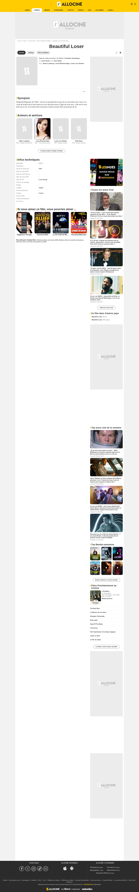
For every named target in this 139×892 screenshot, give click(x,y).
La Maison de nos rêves (98, 612)
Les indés (99, 10)
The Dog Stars (95, 608)
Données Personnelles (82, 880)
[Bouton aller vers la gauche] (116, 52)
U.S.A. (41, 163)
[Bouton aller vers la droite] (120, 52)
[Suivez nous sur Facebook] (22, 868)
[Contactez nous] (46, 868)
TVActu (70, 10)
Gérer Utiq (132, 880)
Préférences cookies (67, 880)
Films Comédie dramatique (44, 40)
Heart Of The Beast (96, 624)
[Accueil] (69, 4)
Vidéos (81, 10)
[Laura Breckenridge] (43, 129)
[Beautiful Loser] (26, 71)
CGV (44, 880)
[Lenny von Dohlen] (61, 129)
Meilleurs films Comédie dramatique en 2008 (31, 241)
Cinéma (37, 10)
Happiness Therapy (24, 235)
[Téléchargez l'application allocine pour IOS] (66, 868)
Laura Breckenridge (62, 63)
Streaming (58, 10)
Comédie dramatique (72, 58)
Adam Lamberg (48, 63)
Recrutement (25, 880)
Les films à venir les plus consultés (106, 646)
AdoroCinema (112, 870)
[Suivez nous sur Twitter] (28, 868)
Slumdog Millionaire (78, 235)
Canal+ (111, 10)
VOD (89, 10)
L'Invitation (105, 591)
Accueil (19, 40)
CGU (39, 880)
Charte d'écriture (107, 880)
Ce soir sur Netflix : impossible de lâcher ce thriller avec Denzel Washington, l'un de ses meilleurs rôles (105, 298)
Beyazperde (94, 870)
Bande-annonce (107, 598)
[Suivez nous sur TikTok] (40, 868)
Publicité (33, 880)
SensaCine (111, 867)
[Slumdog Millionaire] (79, 222)
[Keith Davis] (79, 129)
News (27, 10)
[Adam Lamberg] (24, 129)
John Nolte (45, 61)
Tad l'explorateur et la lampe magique (102, 632)
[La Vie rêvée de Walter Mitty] (61, 222)
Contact (5, 880)
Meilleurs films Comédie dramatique (71, 240)
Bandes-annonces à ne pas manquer (106, 580)
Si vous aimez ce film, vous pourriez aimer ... (46, 209)
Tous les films (31, 40)
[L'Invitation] (95, 597)
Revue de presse (96, 880)
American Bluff (42, 235)
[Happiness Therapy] (24, 222)
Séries (47, 10)
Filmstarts (93, 867)
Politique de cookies (54, 880)
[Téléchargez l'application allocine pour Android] (73, 868)
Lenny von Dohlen (77, 63)
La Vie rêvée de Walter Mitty (63, 235)
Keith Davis (79, 141)
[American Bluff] (43, 222)
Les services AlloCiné (120, 880)
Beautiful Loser (99, 317)
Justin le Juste (95, 636)
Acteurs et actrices (29, 115)
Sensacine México (102, 873)
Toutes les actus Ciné (106, 307)
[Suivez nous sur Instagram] (34, 868)
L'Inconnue (94, 628)
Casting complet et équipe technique (51, 151)
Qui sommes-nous (14, 880)
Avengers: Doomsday (97, 616)
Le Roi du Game (95, 639)
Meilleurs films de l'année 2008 (47, 240)
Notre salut (93, 620)
